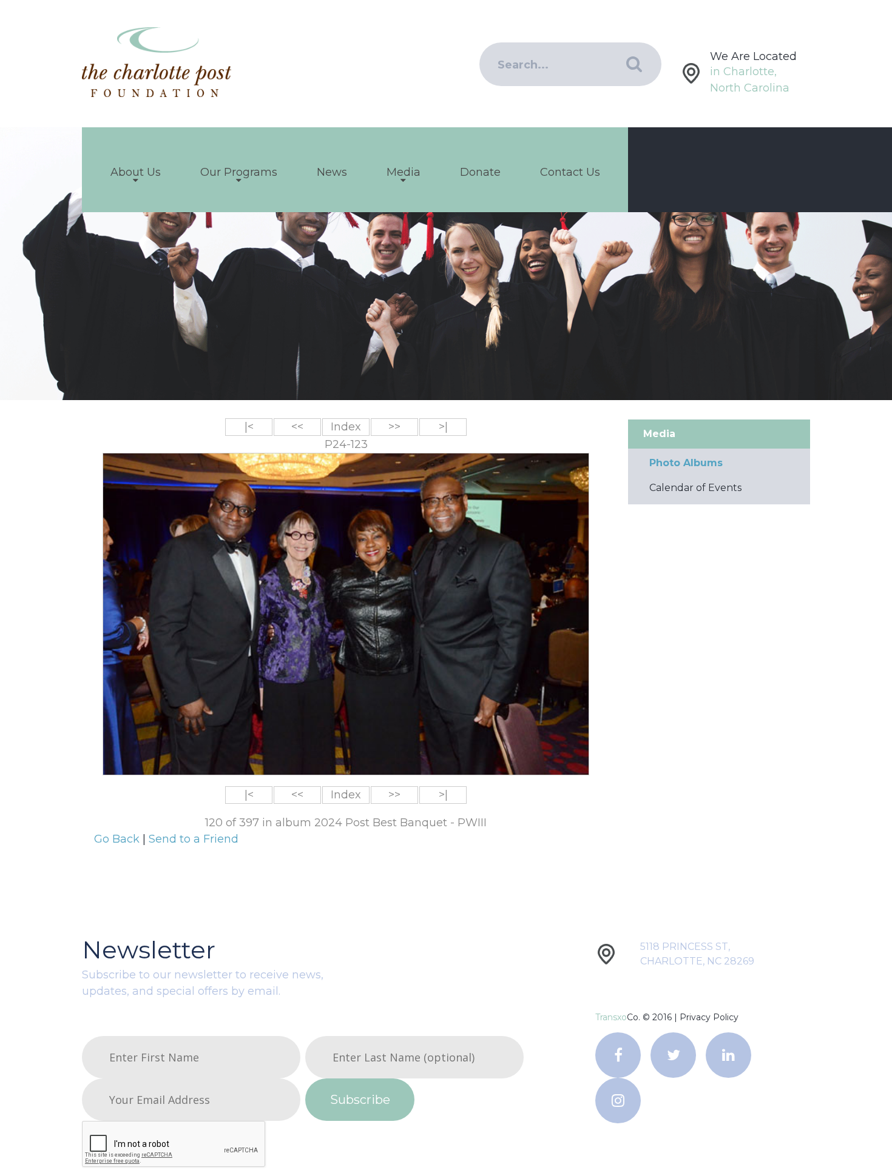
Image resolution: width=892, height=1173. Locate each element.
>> (394, 426)
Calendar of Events (695, 487)
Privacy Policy (709, 1017)
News (332, 172)
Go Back (118, 839)
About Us (135, 172)
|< (249, 426)
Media (404, 172)
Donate (480, 172)
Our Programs (238, 172)
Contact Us (570, 172)
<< (297, 426)
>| (443, 426)
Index (346, 426)
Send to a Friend (193, 839)
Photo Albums (686, 463)
